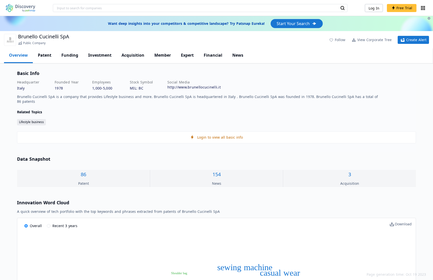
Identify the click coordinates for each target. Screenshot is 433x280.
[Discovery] (20, 8)
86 (83, 174)
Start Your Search (293, 23)
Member (162, 55)
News (237, 55)
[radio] (33, 226)
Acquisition (133, 55)
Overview (18, 55)
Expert (187, 55)
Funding (69, 55)
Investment (100, 55)
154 (216, 174)
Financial (213, 55)
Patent (44, 55)
